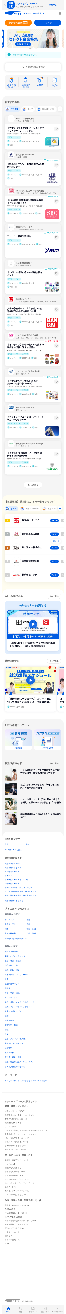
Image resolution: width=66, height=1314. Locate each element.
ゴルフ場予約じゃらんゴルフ (17, 1195)
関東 (6, 929)
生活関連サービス (12, 984)
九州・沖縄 (31, 933)
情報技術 (8, 1048)
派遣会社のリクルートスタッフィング (20, 1134)
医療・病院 (9, 1020)
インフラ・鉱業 (11, 997)
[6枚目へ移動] (36, 48)
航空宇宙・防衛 (11, 1025)
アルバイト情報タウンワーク (17, 1142)
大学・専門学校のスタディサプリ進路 (20, 1221)
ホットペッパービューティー (17, 1179)
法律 (6, 1016)
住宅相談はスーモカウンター (17, 1213)
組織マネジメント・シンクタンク (18, 1007)
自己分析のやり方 (12, 872)
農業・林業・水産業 (13, 961)
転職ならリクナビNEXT (14, 1111)
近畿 (28, 924)
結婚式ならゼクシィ (13, 1168)
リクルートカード (12, 1232)
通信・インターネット (14, 1043)
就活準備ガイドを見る (14, 901)
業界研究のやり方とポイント (17, 879)
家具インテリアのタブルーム (17, 1191)
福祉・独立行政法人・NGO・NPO (19, 1062)
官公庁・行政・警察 (13, 1057)
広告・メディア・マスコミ (16, 1039)
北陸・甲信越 (10, 933)
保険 (6, 1034)
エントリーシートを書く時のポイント (20, 891)
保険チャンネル (11, 1187)
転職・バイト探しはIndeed (16, 1149)
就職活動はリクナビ (13, 1123)
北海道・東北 (10, 924)
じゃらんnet (10, 1164)
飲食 (6, 979)
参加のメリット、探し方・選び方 (18, 887)
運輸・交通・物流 (12, 993)
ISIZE (7, 1244)
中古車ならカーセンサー (15, 1172)
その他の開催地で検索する (16, 939)
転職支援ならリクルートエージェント (20, 1115)
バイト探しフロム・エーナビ (17, 1138)
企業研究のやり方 (12, 883)
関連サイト (9, 1236)
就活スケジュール (12, 864)
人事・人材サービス (13, 1011)
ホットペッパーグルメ (14, 1175)
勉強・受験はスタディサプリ (17, 1224)
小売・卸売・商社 (12, 965)
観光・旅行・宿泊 (12, 970)
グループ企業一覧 (12, 1240)
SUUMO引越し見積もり (15, 1217)
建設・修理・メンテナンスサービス (19, 1002)
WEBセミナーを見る (13, 850)
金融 (6, 1030)
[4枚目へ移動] (34, 48)
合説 (6, 844)
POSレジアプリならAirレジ (16, 1228)
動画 (27, 844)
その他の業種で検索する (15, 1067)
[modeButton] (34, 13)
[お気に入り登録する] (56, 129)
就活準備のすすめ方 (13, 868)
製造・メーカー (11, 952)
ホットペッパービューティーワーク (19, 1183)
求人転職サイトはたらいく (16, 1146)
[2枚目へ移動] (31, 48)
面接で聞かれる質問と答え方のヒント (20, 895)
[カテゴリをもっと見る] (60, 108)
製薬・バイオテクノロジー (16, 956)
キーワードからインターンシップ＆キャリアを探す (26, 1081)
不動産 (7, 988)
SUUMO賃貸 (10, 1209)
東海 (28, 920)
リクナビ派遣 (10, 1126)
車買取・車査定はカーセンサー (18, 1160)
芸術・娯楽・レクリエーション (18, 975)
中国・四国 (31, 929)
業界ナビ (8, 876)
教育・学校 (9, 1053)
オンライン (9, 920)
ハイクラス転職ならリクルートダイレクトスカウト (26, 1130)
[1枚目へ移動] (30, 48)
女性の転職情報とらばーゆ (16, 1119)
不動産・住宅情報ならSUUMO (17, 1205)
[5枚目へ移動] (35, 48)
